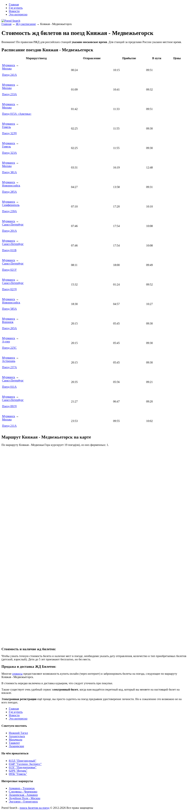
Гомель (6, 127)
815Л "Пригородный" (22, 760)
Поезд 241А (9, 74)
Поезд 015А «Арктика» (16, 113)
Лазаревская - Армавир (23, 794)
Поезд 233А (9, 94)
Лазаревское (16, 746)
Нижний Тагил (18, 732)
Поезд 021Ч (9, 289)
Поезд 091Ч (9, 406)
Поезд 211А (9, 425)
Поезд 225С (9, 347)
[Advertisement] (94, 585)
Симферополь (10, 205)
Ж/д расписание (26, 24)
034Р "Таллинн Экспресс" (25, 764)
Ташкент (14, 742)
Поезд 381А (9, 172)
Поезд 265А (9, 328)
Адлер (6, 341)
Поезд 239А (9, 211)
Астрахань (8, 361)
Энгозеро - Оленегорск (23, 801)
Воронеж (7, 322)
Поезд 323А (9, 152)
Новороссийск (11, 185)
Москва (7, 68)
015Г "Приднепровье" (23, 767)
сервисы (17, 673)
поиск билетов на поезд (34, 807)
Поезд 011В (9, 250)
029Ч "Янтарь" (18, 770)
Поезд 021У (9, 269)
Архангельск (17, 736)
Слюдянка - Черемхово (23, 791)
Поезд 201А (9, 230)
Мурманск (8, 65)
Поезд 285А (9, 191)
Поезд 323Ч (9, 133)
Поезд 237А (9, 367)
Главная (6, 24)
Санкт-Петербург (13, 224)
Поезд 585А (9, 308)
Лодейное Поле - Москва (24, 798)
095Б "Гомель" (18, 773)
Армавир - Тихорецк (22, 788)
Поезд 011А (9, 386)
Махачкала (15, 739)
